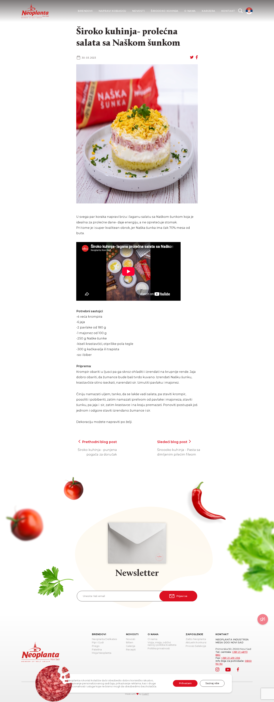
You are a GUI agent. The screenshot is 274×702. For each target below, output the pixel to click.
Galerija (130, 646)
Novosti (138, 11)
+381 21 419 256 (230, 657)
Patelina (97, 649)
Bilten (129, 642)
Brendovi (85, 11)
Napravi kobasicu (112, 11)
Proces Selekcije (196, 646)
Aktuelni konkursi (196, 642)
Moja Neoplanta (101, 653)
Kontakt (228, 11)
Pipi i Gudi (98, 642)
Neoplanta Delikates (104, 639)
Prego (96, 646)
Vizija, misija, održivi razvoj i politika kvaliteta (162, 643)
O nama (190, 11)
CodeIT (145, 694)
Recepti (131, 649)
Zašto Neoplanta (196, 639)
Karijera (208, 11)
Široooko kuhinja (164, 11)
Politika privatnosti (159, 648)
